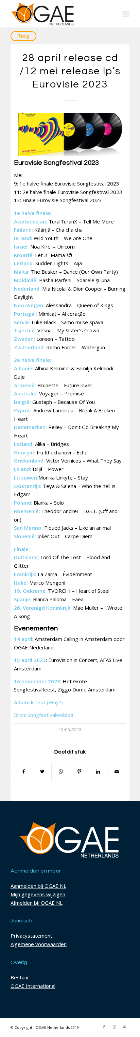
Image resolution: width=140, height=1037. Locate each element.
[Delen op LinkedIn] (98, 771)
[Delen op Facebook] (23, 771)
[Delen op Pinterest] (79, 771)
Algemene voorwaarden (39, 944)
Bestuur (20, 977)
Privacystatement (31, 935)
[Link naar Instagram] (114, 1027)
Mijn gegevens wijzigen (38, 894)
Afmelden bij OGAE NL (37, 902)
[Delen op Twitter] (42, 771)
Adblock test (30, 702)
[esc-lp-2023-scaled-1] (70, 134)
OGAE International (33, 985)
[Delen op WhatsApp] (61, 771)
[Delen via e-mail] (116, 771)
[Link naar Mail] (124, 1027)
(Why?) (55, 702)
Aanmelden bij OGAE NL (38, 885)
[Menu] (125, 14)
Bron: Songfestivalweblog (43, 714)
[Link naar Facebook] (104, 1027)
